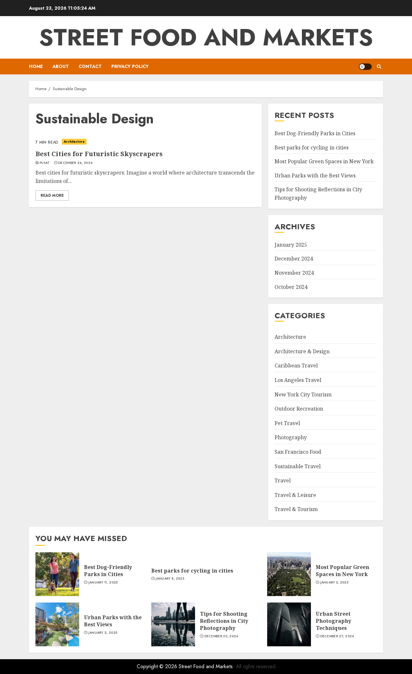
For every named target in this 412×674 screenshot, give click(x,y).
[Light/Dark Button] (365, 66)
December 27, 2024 (337, 636)
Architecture (74, 141)
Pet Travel (287, 423)
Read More (52, 195)
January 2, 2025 (103, 633)
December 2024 (294, 258)
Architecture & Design (302, 351)
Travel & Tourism (296, 509)
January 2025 (291, 244)
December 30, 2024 (221, 636)
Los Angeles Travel (298, 380)
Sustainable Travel (298, 466)
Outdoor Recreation (299, 408)
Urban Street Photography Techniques (333, 621)
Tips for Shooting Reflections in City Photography (224, 621)
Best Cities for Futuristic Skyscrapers (99, 153)
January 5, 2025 (334, 582)
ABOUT (60, 66)
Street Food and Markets (206, 37)
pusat (45, 163)
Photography (291, 437)
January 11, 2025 (103, 582)
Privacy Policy (130, 66)
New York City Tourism (303, 394)
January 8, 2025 (170, 578)
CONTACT (90, 66)
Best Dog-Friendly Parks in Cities (315, 133)
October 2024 (291, 286)
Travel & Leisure (295, 494)
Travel (283, 480)
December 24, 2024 (75, 163)
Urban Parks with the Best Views (315, 175)
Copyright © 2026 (158, 666)
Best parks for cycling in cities (312, 147)
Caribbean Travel (296, 365)
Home (36, 66)
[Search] (379, 66)
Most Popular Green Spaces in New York (324, 161)
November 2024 (294, 272)
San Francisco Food (298, 451)
